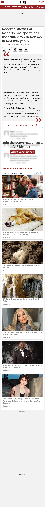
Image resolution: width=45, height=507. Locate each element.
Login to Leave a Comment (22, 152)
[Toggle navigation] (2, 2)
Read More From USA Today (21, 125)
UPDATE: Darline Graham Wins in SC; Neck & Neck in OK (33, 7)
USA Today (8, 45)
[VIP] (41, 2)
